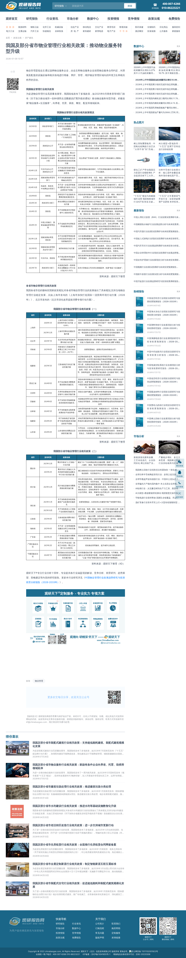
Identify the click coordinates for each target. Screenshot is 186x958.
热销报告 (139, 291)
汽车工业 (35, 31)
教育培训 (111, 27)
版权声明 (99, 937)
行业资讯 (52, 18)
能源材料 (22, 27)
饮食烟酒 (151, 31)
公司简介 (99, 923)
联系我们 (116, 923)
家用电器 (99, 31)
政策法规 (154, 18)
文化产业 (99, 27)
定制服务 (116, 933)
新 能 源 (10, 27)
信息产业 (75, 27)
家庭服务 (176, 31)
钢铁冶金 (35, 27)
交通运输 (22, 31)
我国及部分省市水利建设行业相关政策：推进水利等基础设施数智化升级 (74, 805)
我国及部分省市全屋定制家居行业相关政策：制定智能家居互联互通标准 (74, 863)
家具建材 (87, 31)
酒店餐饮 (139, 31)
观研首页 (11, 18)
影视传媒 (123, 27)
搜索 (130, 5)
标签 (28, 681)
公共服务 (164, 31)
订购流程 (99, 928)
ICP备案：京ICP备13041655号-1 (96, 954)
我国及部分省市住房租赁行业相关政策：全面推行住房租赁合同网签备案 (74, 844)
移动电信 (87, 27)
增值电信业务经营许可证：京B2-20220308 (131, 954)
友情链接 (116, 937)
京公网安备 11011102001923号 (145, 951)
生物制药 (151, 27)
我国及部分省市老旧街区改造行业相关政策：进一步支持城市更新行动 (73, 825)
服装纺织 (176, 27)
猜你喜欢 (12, 736)
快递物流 (47, 31)
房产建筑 (29, 37)
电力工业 (10, 31)
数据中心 (93, 18)
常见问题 (99, 933)
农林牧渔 (59, 31)
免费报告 (174, 18)
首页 (8, 37)
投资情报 (113, 18)
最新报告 (139, 210)
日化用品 (164, 27)
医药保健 (139, 27)
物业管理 (39, 681)
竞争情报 (134, 18)
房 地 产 (75, 31)
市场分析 (72, 18)
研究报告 (32, 18)
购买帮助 (116, 928)
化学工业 (47, 27)
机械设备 (59, 27)
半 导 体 (123, 31)
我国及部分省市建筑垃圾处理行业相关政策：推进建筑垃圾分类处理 (72, 786)
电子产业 (111, 31)
